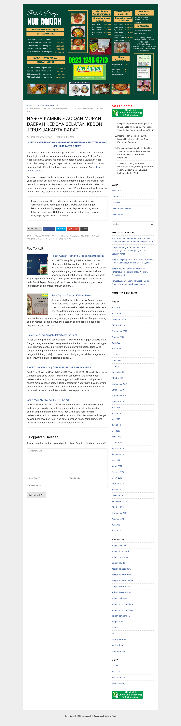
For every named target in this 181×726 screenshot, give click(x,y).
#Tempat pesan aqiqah (59, 239)
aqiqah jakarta (118, 563)
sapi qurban (117, 645)
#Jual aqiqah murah (46, 236)
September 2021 (119, 384)
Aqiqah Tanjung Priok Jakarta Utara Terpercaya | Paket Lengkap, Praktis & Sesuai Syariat (130, 250)
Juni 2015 (116, 530)
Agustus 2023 (118, 337)
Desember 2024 (119, 319)
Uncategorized (118, 651)
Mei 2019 (116, 419)
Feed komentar (119, 677)
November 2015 (119, 501)
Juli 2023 (116, 343)
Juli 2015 (116, 525)
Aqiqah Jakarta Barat (47, 105)
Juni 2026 (116, 313)
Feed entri (116, 671)
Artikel (115, 627)
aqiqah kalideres (119, 598)
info (113, 633)
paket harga (117, 214)
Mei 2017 (116, 460)
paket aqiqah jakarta (121, 208)
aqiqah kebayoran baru (122, 604)
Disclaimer (116, 202)
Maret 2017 (117, 466)
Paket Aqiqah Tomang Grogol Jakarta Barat (77, 255)
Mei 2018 (116, 431)
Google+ (74, 229)
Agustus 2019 (118, 401)
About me (116, 190)
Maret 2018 (117, 442)
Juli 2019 (116, 407)
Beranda (30, 105)
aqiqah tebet (118, 621)
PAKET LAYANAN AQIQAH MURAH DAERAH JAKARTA (59, 367)
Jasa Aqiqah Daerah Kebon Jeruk (71, 295)
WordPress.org (118, 683)
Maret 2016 (117, 478)
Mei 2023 (116, 354)
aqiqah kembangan (121, 616)
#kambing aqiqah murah (75, 236)
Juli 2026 (116, 307)
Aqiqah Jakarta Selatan (122, 580)
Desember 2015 (119, 495)
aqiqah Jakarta (35, 170)
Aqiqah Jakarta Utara (122, 592)
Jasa (98, 167)
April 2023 (116, 360)
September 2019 (119, 395)
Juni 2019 (116, 413)
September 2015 (119, 513)
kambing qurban (119, 639)
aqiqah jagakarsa (120, 557)
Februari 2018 (118, 448)
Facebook (49, 229)
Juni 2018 (116, 425)
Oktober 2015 (118, 507)
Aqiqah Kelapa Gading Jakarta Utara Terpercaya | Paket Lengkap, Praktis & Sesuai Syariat (130, 271)
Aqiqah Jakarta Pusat (122, 574)
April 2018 (116, 436)
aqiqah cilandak (119, 545)
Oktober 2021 (118, 378)
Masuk (115, 665)
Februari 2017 (118, 472)
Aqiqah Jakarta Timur (122, 586)
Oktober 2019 (118, 390)
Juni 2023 (116, 348)
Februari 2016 (118, 483)
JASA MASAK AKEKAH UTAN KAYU (48, 399)
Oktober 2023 (118, 325)
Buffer (84, 229)
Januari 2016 (118, 489)
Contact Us (117, 196)
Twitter (62, 229)
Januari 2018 (118, 454)
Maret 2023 (117, 366)
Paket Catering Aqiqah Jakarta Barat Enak (52, 335)
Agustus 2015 (118, 519)
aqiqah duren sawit (120, 551)
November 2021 (119, 372)
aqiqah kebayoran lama (122, 610)
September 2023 (119, 331)
